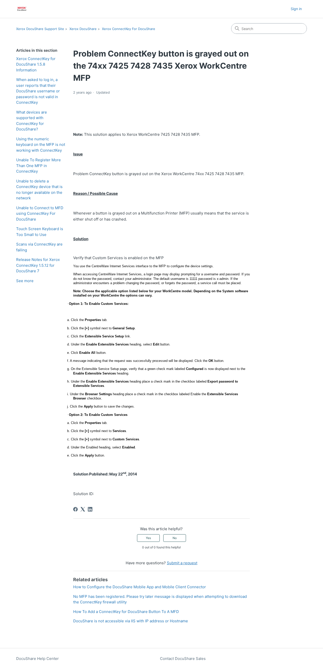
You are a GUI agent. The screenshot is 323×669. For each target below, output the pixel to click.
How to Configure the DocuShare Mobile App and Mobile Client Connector (139, 586)
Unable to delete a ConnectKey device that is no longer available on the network (39, 190)
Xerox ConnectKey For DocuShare (128, 29)
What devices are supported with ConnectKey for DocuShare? (31, 121)
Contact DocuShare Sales (183, 658)
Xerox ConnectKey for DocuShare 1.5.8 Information (36, 64)
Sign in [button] (296, 9)
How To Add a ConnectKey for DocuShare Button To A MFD (126, 611)
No (175, 538)
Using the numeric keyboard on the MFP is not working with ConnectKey (40, 145)
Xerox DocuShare (83, 29)
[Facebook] (75, 509)
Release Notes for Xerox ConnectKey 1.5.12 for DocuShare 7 (38, 265)
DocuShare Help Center (37, 658)
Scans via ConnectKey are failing (39, 247)
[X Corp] (82, 509)
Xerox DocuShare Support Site (40, 29)
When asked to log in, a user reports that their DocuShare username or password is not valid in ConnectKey (38, 91)
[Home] (22, 9)
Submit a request (182, 562)
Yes (148, 538)
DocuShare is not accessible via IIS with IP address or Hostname (130, 621)
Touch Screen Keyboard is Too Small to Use (39, 231)
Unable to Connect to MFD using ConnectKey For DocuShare (39, 213)
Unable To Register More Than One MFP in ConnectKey (38, 165)
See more (25, 280)
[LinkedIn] (90, 509)
